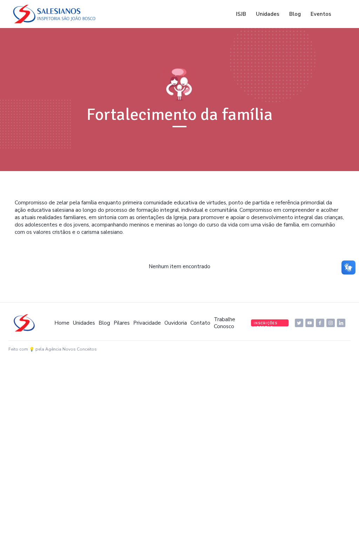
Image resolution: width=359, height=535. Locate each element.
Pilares (122, 322)
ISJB (241, 14)
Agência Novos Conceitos (71, 349)
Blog (295, 14)
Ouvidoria (175, 322)
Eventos (321, 14)
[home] (56, 14)
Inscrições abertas (265, 323)
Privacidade (147, 322)
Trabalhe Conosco (224, 323)
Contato (200, 322)
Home (61, 322)
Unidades (267, 14)
